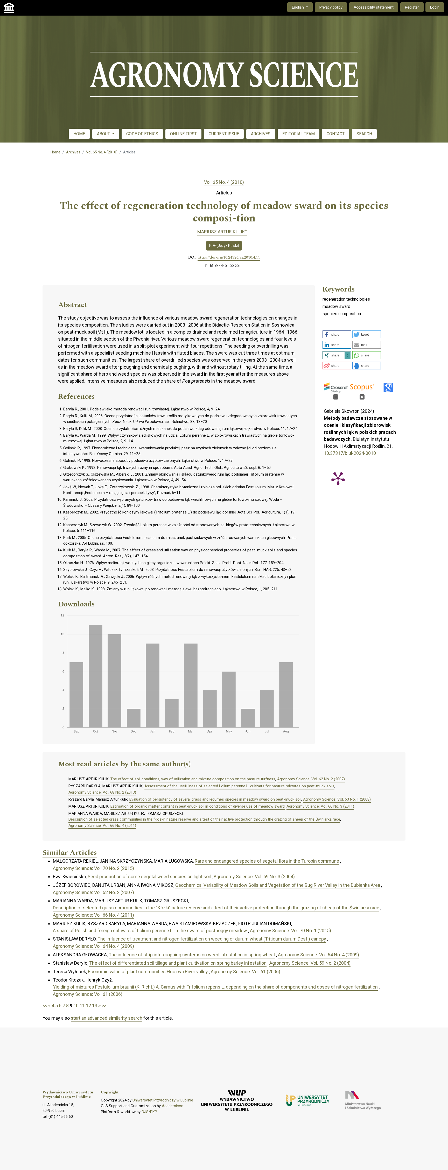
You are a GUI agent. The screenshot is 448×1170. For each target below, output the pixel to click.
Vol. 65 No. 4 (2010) (101, 152)
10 (76, 1005)
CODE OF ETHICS (142, 133)
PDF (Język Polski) (224, 246)
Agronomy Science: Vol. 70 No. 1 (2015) (290, 930)
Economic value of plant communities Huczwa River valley (148, 971)
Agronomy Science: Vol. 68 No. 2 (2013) (102, 792)
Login (434, 7)
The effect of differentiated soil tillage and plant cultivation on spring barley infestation (178, 963)
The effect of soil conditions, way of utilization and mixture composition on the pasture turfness (192, 779)
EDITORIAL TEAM (298, 133)
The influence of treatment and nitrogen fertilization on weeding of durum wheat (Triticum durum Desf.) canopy (211, 939)
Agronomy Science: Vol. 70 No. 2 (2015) (93, 868)
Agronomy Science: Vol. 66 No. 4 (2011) (102, 825)
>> (104, 1005)
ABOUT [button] (104, 133)
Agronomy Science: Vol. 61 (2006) (245, 971)
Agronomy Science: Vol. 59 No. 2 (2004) (310, 963)
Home (55, 152)
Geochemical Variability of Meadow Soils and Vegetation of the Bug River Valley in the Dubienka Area (277, 885)
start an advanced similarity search (106, 1018)
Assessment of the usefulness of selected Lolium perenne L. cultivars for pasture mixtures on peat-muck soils (239, 786)
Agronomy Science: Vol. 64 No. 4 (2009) (93, 946)
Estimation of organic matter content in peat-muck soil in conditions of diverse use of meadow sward (197, 806)
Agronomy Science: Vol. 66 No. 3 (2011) (320, 806)
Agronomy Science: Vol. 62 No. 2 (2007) (311, 779)
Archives (73, 152)
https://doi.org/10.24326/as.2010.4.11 (229, 257)
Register (412, 7)
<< (45, 1005)
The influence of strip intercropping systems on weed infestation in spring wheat (192, 954)
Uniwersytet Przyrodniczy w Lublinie (162, 1100)
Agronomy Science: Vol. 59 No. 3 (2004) (254, 876)
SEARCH (364, 133)
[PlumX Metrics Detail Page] (338, 478)
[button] (337, 334)
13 (94, 1005)
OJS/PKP (149, 1112)
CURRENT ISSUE (224, 133)
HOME (79, 133)
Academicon (172, 1106)
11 (82, 1005)
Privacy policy (330, 7)
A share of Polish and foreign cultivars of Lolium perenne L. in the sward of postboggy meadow (150, 930)
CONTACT (336, 133)
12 (88, 1005)
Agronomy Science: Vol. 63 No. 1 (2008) (337, 799)
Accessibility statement (374, 7)
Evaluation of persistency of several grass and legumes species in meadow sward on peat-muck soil (215, 799)
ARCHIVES (260, 133)
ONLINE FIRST (183, 133)
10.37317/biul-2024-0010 (350, 453)
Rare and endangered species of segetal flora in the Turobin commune (267, 861)
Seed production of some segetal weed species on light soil (149, 876)
